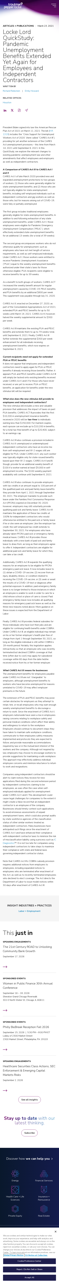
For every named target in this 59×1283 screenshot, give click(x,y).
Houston (7, 102)
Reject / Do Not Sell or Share (30, 1269)
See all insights (29, 1099)
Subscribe (29, 1133)
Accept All (29, 1277)
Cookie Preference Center (29, 1261)
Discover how (28, 1159)
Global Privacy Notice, (14, 1255)
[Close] (55, 1231)
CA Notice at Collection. (36, 1255)
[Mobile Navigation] (53, 5)
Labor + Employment (30, 911)
